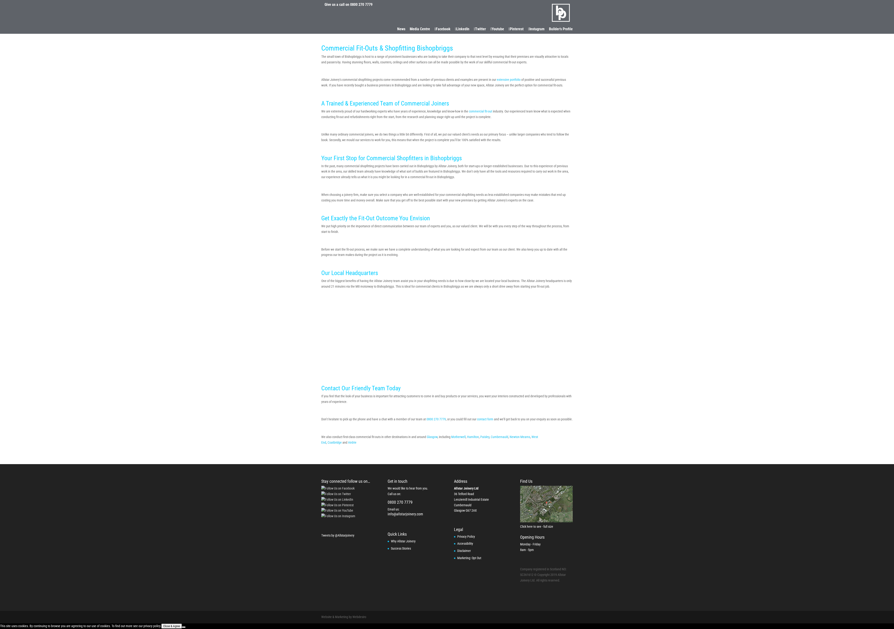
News (401, 29)
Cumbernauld (499, 437)
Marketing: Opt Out (469, 558)
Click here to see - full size (536, 526)
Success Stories (401, 548)
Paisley (484, 437)
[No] (184, 627)
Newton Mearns (520, 437)
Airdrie (352, 442)
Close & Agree (171, 626)
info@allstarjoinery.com (405, 514)
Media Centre (420, 29)
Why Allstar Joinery (403, 541)
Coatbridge (335, 442)
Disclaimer (464, 551)
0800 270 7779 (361, 4)
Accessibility (465, 543)
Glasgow (432, 437)
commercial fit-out (481, 111)
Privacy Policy (466, 536)
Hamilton (473, 437)
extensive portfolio (509, 80)
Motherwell (458, 437)
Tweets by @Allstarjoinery (337, 535)
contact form (485, 419)
